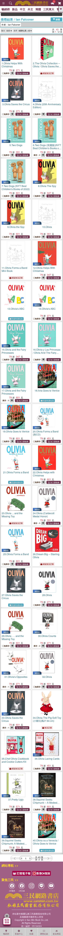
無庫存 (6, 73)
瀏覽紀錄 (44, 933)
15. (14, 351)
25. (16, 554)
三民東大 (48, 9)
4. (47, 105)
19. (16, 431)
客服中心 (19, 933)
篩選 (57, 19)
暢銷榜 (6, 9)
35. (15, 760)
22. (44, 474)
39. (13, 843)
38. (45, 802)
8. (47, 186)
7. (16, 187)
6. (47, 148)
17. (14, 392)
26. (46, 555)
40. (45, 842)
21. (16, 472)
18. (47, 390)
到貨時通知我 (17, 318)
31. (15, 677)
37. (16, 799)
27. (12, 596)
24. (43, 514)
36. (47, 758)
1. (12, 65)
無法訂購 (48, 727)
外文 (30, 9)
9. (15, 227)
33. (12, 719)
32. (47, 677)
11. (14, 269)
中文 (22, 9)
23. (12, 514)
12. (44, 269)
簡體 (38, 9)
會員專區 (57, 933)
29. (13, 637)
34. (47, 719)
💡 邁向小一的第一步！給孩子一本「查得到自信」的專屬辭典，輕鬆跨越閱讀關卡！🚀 (57, 14)
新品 (15, 9)
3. (16, 104)
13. (15, 308)
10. (47, 227)
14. (47, 308)
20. (45, 433)
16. (46, 353)
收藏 (31, 933)
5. (15, 145)
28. (47, 595)
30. (47, 636)
